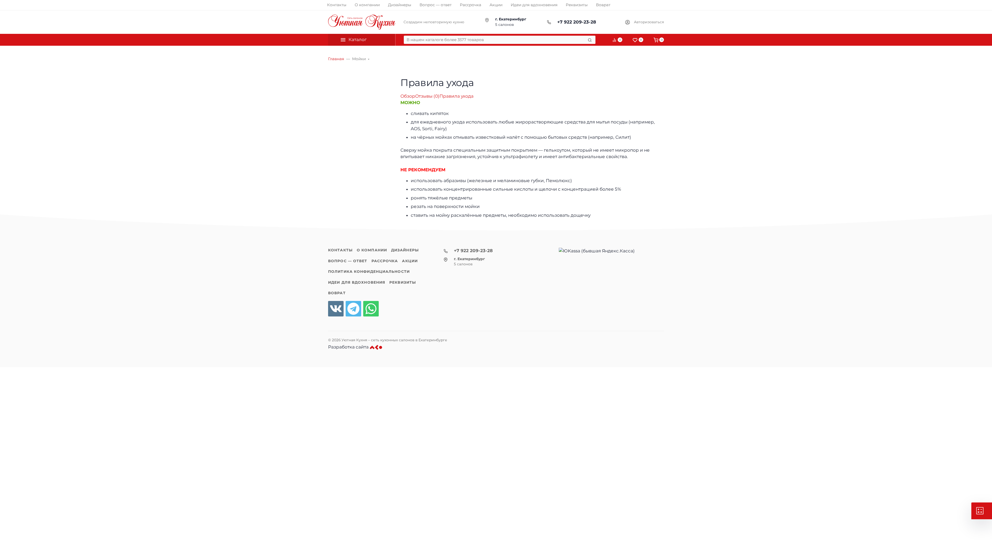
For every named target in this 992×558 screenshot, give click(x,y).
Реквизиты (402, 282)
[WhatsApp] (371, 308)
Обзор (407, 96)
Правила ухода (456, 96)
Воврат (337, 293)
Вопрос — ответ (347, 261)
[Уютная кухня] (361, 22)
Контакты (340, 250)
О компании (372, 250)
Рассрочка (384, 261)
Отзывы (427, 96)
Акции (410, 261)
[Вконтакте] (336, 308)
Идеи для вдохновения (356, 282)
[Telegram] (353, 308)
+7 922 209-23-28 (576, 22)
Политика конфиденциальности (369, 271)
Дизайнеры (405, 250)
